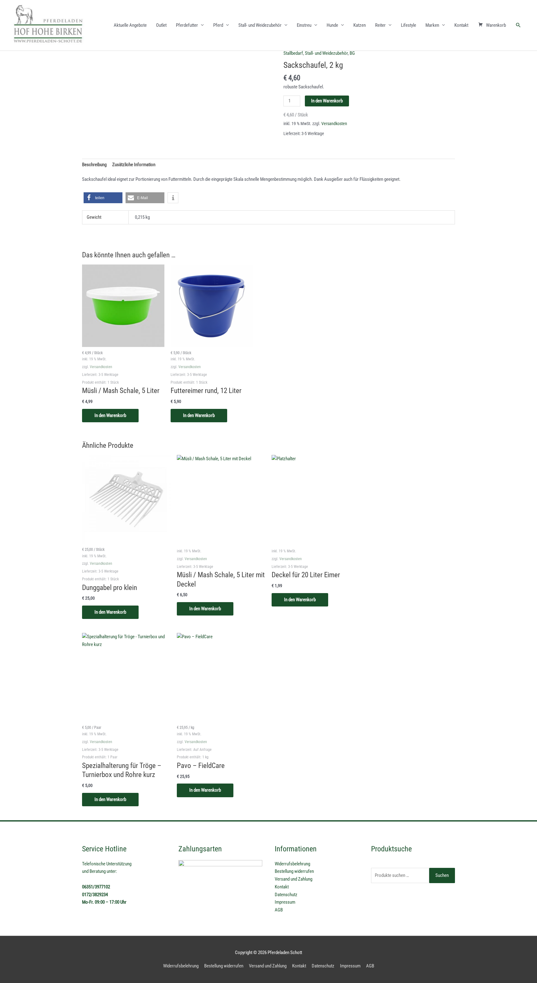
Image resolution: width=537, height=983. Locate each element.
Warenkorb (496, 25)
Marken (432, 25)
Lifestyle (408, 25)
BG (352, 53)
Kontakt (461, 25)
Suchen (442, 875)
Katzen (359, 25)
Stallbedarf (293, 53)
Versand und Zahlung (293, 879)
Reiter (380, 25)
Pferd (218, 25)
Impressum (285, 902)
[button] (518, 25)
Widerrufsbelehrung (292, 864)
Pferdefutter (187, 25)
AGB (279, 910)
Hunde (332, 25)
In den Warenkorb (327, 101)
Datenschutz (286, 894)
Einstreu (304, 25)
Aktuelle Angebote (130, 25)
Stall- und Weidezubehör (260, 25)
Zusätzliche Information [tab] (133, 164)
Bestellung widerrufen (294, 871)
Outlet (161, 25)
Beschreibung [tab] (94, 164)
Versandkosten (334, 123)
